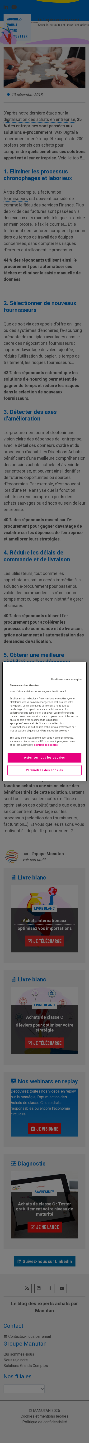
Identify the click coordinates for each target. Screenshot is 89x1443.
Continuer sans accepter (66, 679)
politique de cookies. (46, 745)
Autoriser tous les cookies (44, 757)
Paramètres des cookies (44, 770)
